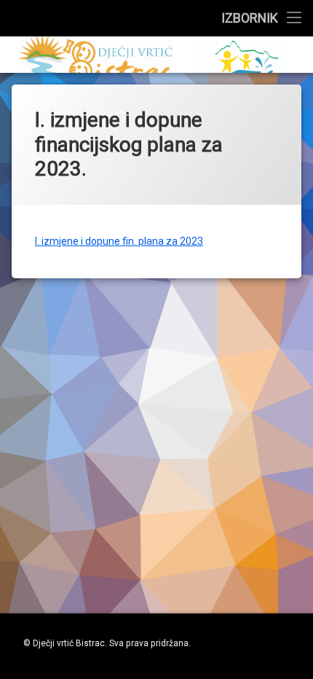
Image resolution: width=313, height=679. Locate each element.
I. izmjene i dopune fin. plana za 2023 (119, 241)
